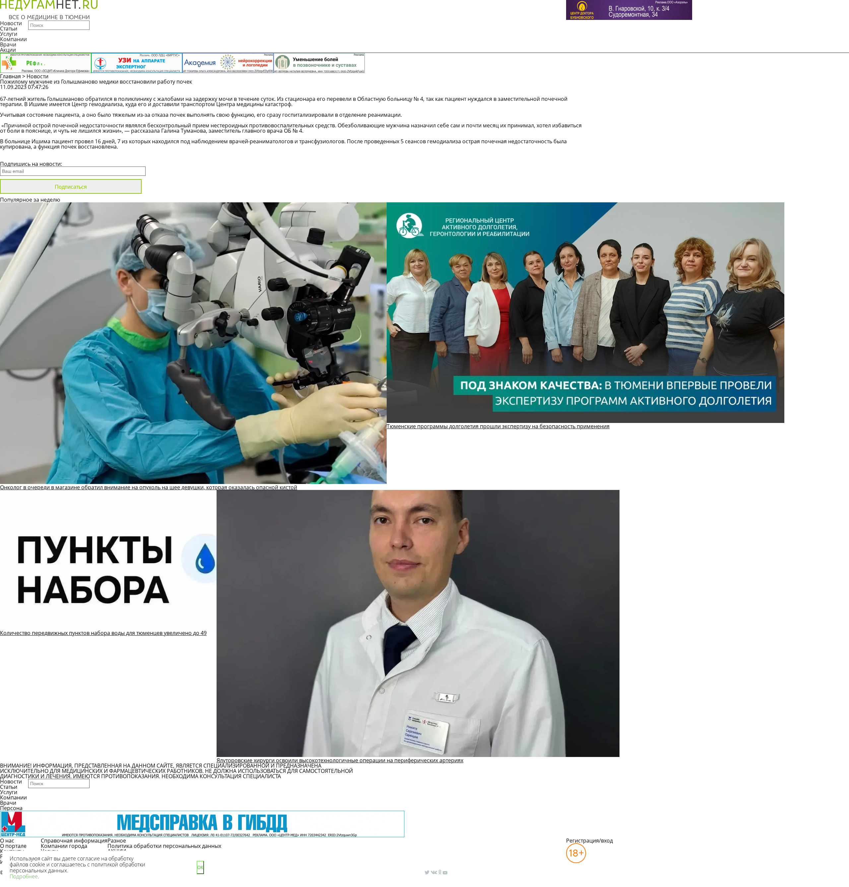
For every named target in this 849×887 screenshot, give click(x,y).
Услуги (8, 33)
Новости (11, 23)
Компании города (64, 846)
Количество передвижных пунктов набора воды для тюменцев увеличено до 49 (103, 633)
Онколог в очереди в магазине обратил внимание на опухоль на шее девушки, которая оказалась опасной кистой (148, 487)
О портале (13, 846)
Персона (11, 808)
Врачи (8, 44)
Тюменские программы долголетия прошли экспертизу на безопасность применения (498, 426)
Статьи (8, 28)
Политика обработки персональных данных (164, 846)
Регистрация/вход (589, 840)
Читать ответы (712, 90)
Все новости (22, 155)
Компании (13, 39)
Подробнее (24, 876)
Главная (10, 76)
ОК (200, 867)
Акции (8, 49)
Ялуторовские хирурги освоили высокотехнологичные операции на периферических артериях (340, 760)
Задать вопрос (662, 90)
